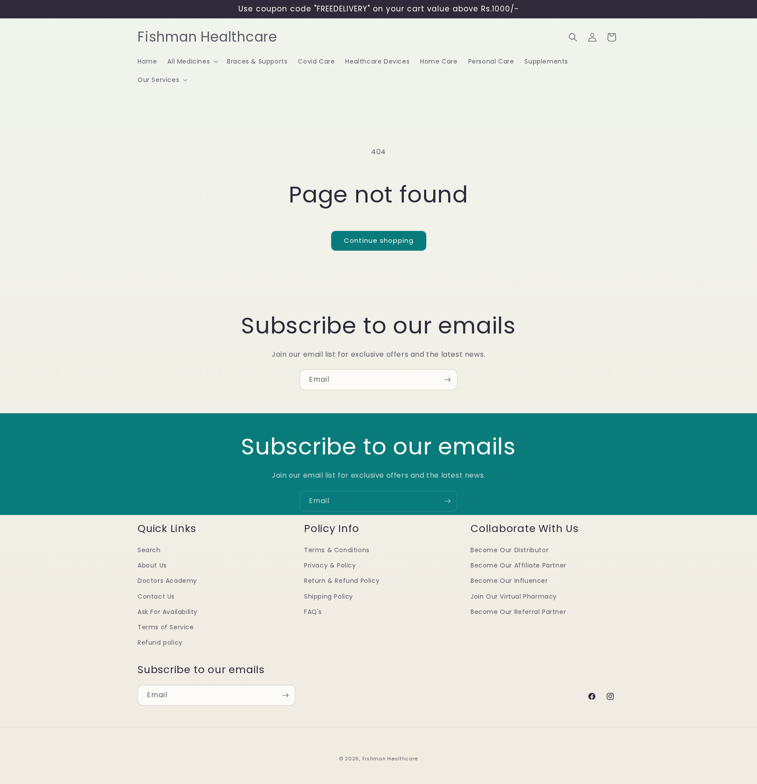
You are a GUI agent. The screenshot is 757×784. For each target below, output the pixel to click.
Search (149, 550)
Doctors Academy (167, 580)
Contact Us (156, 596)
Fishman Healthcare (390, 758)
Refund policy (160, 642)
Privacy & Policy (330, 565)
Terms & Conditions (337, 550)
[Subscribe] (447, 379)
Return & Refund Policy (341, 580)
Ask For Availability (168, 611)
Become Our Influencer (509, 580)
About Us (152, 565)
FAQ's (313, 611)
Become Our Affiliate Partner (518, 565)
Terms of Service (166, 626)
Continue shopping (379, 240)
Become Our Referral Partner (518, 611)
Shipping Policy (328, 596)
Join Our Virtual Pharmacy (513, 596)
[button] (192, 61)
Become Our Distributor (509, 550)
